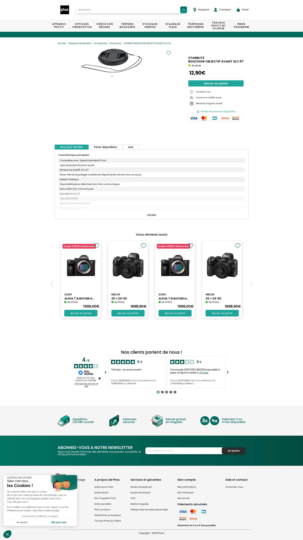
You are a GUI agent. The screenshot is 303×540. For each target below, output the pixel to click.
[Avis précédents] (105, 372)
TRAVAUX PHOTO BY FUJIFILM (218, 25)
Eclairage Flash (173, 25)
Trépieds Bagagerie (127, 25)
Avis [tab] (130, 147)
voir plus (203, 372)
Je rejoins (233, 450)
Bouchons (115, 43)
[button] (112, 76)
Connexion (225, 9)
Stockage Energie (150, 25)
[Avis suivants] (227, 372)
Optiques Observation (81, 25)
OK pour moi (58, 522)
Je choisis (21, 522)
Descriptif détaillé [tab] (71, 147)
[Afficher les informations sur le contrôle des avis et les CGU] (99, 378)
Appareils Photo (59, 25)
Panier (245, 9)
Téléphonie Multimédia (195, 25)
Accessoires (100, 43)
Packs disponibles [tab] (105, 147)
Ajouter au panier (216, 83)
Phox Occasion (241, 25)
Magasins (203, 9)
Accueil (62, 43)
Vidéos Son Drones (104, 25)
